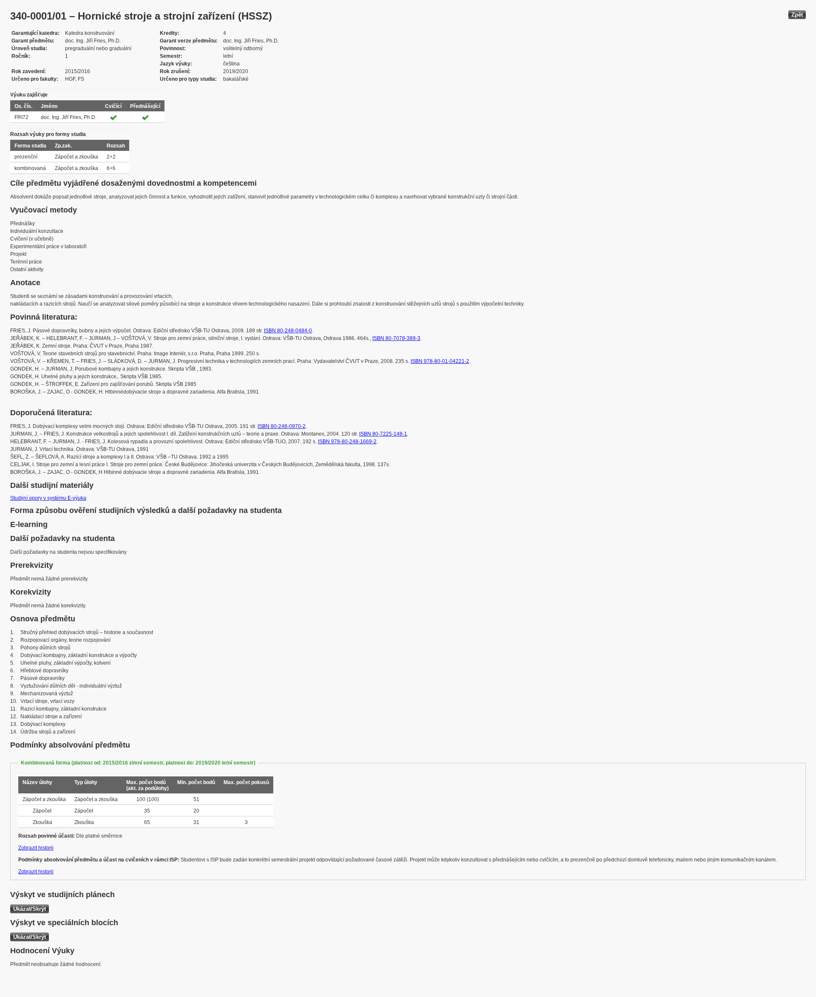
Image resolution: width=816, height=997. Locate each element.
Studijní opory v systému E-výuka (48, 498)
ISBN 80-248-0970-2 (282, 426)
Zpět (797, 14)
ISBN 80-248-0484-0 (288, 331)
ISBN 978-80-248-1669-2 (347, 442)
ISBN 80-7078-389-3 (396, 338)
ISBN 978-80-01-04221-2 (440, 361)
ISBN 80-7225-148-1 (383, 434)
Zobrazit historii (36, 848)
